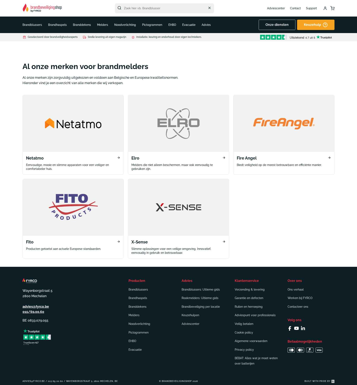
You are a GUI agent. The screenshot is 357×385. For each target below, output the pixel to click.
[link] (73, 134)
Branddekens (137, 306)
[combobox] (164, 8)
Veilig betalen (244, 323)
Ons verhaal (296, 289)
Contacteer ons (298, 306)
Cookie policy (244, 332)
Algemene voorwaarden (251, 341)
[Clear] (209, 7)
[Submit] (119, 7)
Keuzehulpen (190, 315)
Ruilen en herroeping (249, 306)
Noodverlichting (139, 323)
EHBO (132, 341)
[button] (32, 25)
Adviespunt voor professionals (255, 315)
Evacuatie (135, 349)
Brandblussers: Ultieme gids (201, 289)
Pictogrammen (139, 332)
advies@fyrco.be (36, 307)
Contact (295, 8)
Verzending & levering (250, 289)
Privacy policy (244, 349)
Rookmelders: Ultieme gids (200, 298)
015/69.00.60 (33, 312)
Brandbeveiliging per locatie (201, 306)
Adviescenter (276, 8)
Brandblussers (138, 289)
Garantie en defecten (249, 298)
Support (311, 8)
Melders (134, 315)
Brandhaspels (138, 298)
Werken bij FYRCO (300, 298)
